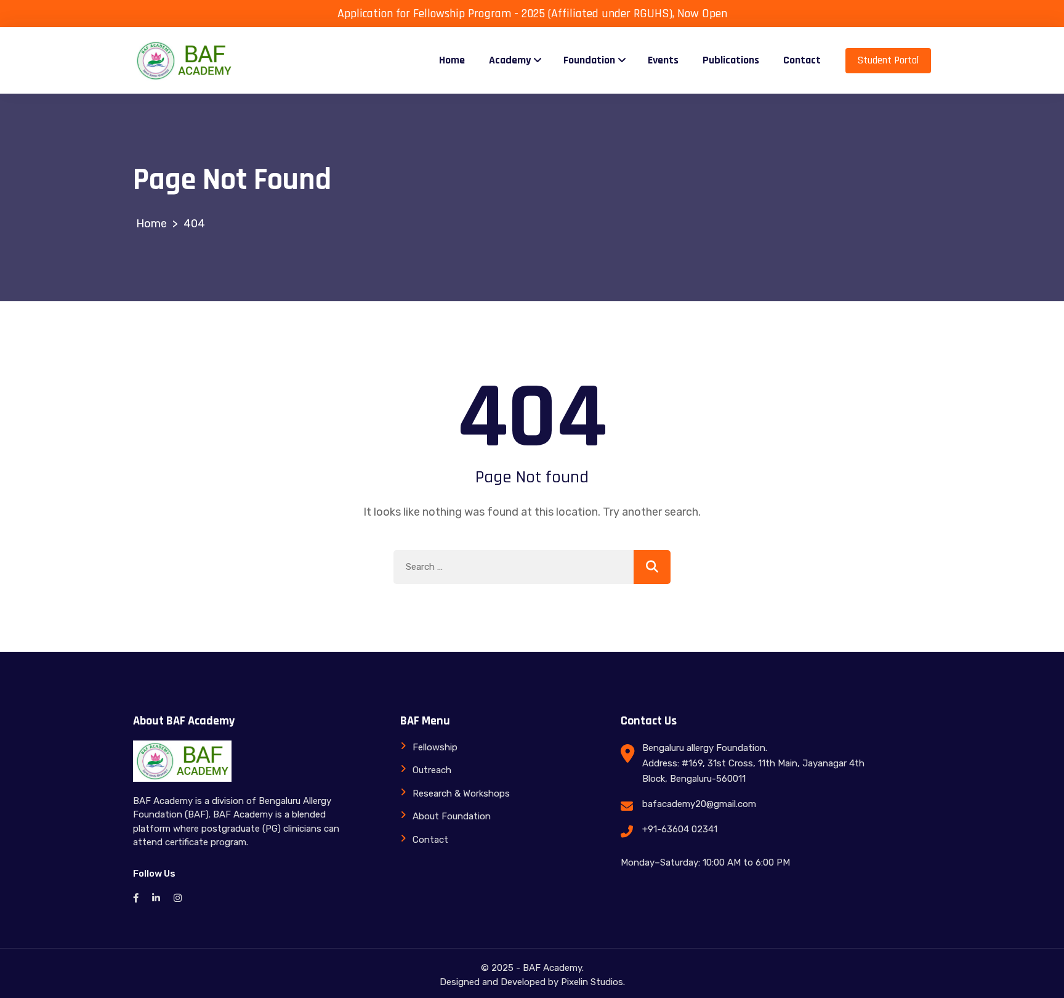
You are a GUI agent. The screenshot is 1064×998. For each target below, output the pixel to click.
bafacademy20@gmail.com (699, 803)
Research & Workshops (461, 793)
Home (452, 60)
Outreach (432, 770)
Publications (731, 60)
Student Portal (888, 60)
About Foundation (452, 816)
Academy (510, 60)
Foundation (589, 60)
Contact (802, 60)
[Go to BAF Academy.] (151, 223)
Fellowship (435, 747)
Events (663, 60)
